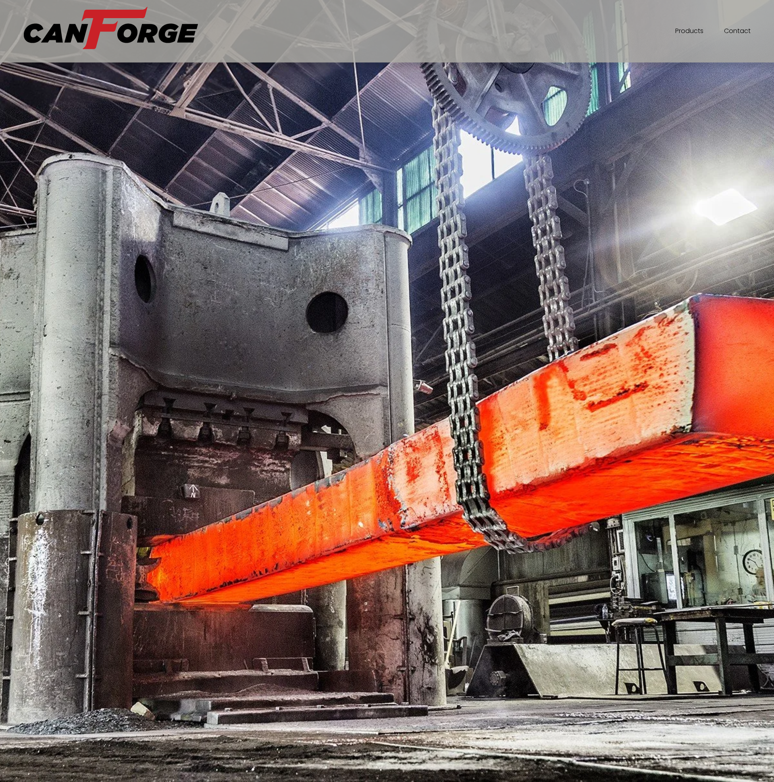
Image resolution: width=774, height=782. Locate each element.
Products (689, 30)
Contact (737, 30)
